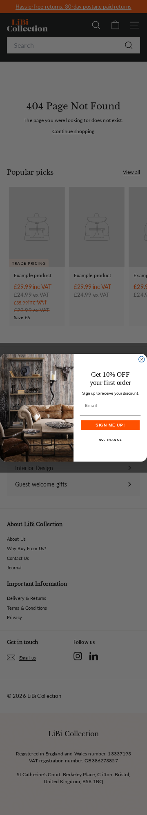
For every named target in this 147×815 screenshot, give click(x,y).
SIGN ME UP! (110, 425)
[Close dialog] (142, 359)
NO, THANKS (110, 439)
